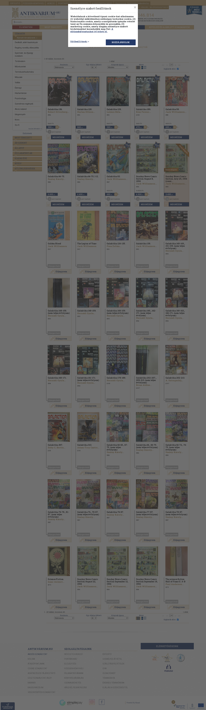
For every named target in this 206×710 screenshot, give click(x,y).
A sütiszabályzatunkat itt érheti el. (91, 30)
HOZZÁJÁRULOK (121, 42)
